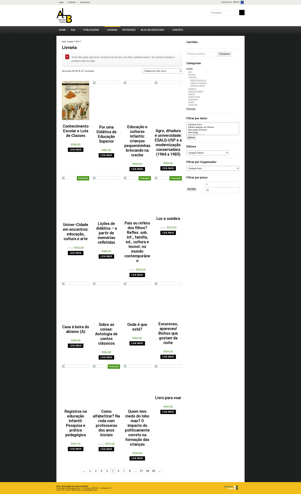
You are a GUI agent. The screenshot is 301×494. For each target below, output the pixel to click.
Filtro (191, 189)
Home (62, 29)
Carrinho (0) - (230, 2)
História (191, 94)
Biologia (191, 74)
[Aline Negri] (213, 132)
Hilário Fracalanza (198, 80)
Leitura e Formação (198, 83)
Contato (177, 29)
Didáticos (192, 89)
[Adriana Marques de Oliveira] (213, 127)
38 (147, 470)
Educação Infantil (195, 91)
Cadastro (72, 2)
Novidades (128, 29)
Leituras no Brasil (197, 86)
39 (153, 470)
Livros (189, 68)
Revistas (190, 108)
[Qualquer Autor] (213, 124)
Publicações (91, 29)
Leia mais (76, 149)
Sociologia (192, 105)
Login (61, 2)
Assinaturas (85, 2)
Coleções (192, 77)
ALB (73, 29)
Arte (190, 72)
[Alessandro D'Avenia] (213, 130)
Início (64, 41)
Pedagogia (193, 99)
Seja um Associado (152, 29)
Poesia (191, 102)
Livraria (112, 29)
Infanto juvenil (194, 97)
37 (141, 470)
